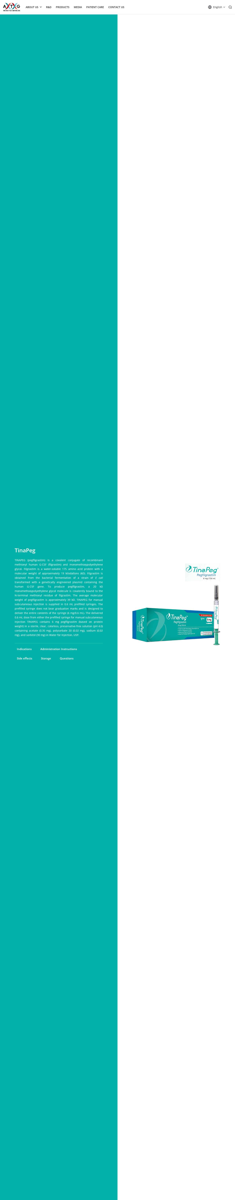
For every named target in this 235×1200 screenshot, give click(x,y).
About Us (32, 7)
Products (62, 7)
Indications (24, 649)
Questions (66, 658)
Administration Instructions (58, 649)
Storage (46, 658)
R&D (48, 7)
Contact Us (116, 7)
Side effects (24, 658)
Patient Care (95, 7)
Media (78, 7)
